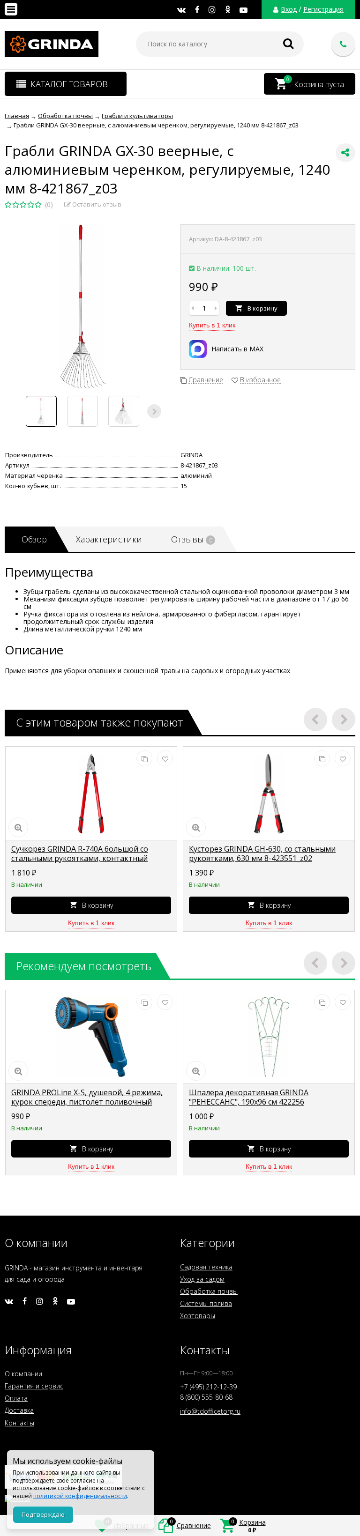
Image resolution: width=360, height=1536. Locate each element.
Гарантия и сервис (34, 1385)
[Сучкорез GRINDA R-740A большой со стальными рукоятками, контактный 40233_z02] (91, 793)
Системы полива (206, 1303)
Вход (289, 9)
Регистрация (323, 9)
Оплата (16, 1398)
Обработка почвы (209, 1291)
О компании (23, 1373)
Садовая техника (206, 1266)
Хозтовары (197, 1315)
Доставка (19, 1410)
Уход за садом (202, 1279)
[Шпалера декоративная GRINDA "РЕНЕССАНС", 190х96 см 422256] (268, 1037)
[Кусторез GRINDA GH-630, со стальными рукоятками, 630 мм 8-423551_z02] (268, 793)
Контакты (19, 1422)
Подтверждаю (43, 1514)
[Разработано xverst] (180, 1496)
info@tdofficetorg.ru (210, 1411)
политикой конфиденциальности (80, 1496)
